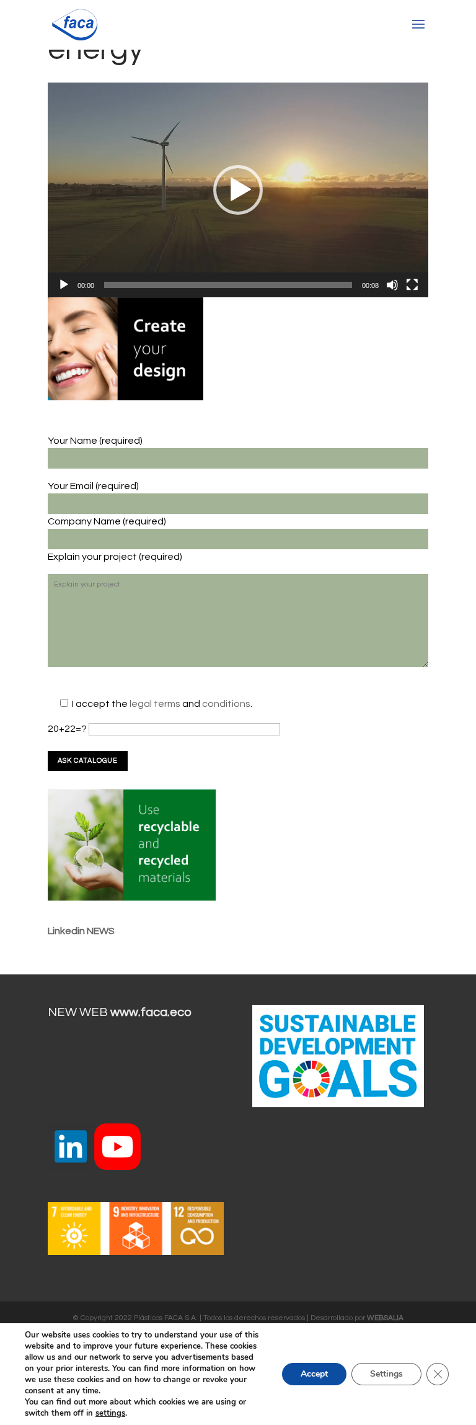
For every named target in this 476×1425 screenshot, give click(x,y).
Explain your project (93, 557)
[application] (238, 190)
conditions (226, 704)
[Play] (64, 285)
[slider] (228, 285)
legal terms (156, 704)
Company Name (85, 521)
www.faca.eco (151, 1012)
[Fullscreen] (412, 285)
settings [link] (110, 1413)
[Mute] (392, 285)
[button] (238, 190)
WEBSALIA (385, 1318)
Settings (386, 1374)
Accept (314, 1374)
